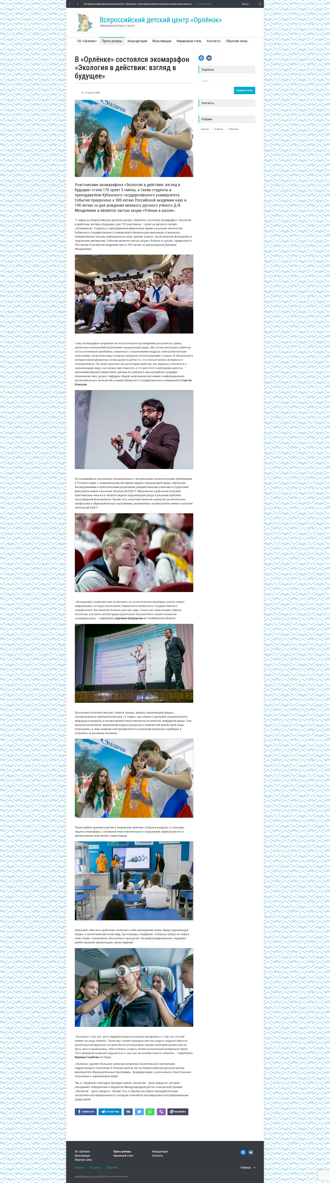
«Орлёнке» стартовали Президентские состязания (112, 4)
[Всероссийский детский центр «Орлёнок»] (85, 22)
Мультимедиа (161, 41)
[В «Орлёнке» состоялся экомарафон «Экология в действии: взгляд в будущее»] (134, 138)
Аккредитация (137, 41)
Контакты (214, 41)
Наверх (245, 1167)
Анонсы (205, 129)
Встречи (218, 129)
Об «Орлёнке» (87, 41)
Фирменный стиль (189, 41)
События (233, 129)
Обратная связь (237, 41)
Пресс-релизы (112, 41)
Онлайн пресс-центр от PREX (89, 1176)
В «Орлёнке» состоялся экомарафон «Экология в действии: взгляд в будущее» (132, 67)
